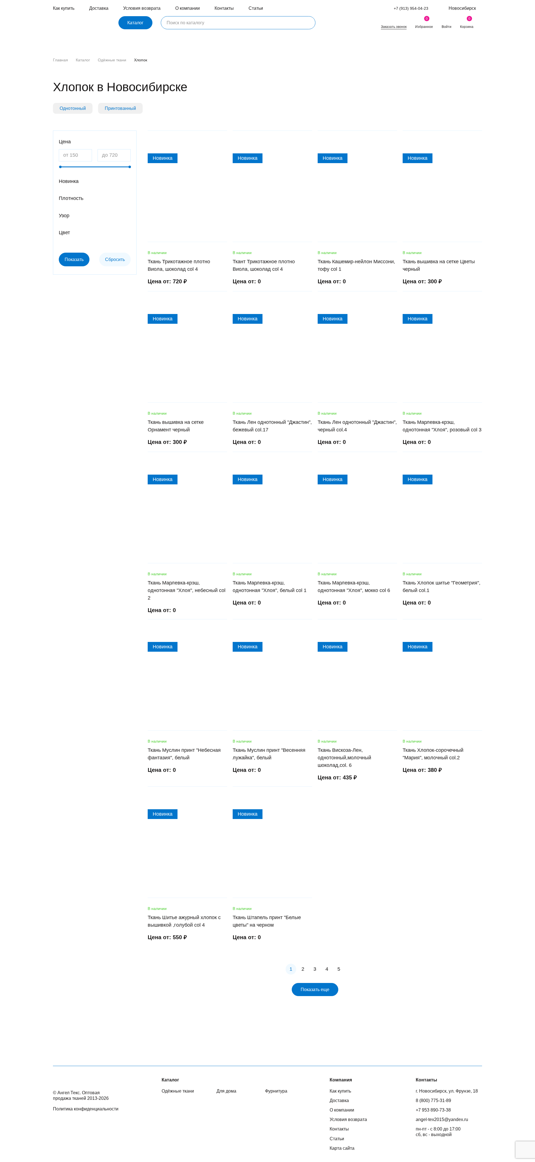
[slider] (60, 167)
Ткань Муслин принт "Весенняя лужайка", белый (269, 753)
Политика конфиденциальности (85, 1109)
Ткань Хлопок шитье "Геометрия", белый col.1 (441, 586)
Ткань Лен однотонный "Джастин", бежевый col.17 (272, 426)
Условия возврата (141, 8)
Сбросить (115, 259)
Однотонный (73, 108)
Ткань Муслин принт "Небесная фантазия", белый (184, 753)
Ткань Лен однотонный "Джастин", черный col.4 (357, 426)
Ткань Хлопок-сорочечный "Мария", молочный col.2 (433, 753)
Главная (60, 60)
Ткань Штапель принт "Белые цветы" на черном (267, 921)
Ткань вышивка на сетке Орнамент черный (176, 426)
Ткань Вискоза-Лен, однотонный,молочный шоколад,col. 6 (344, 757)
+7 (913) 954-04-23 (411, 8)
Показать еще (315, 989)
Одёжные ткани (112, 60)
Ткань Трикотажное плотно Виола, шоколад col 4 (179, 265)
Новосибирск (462, 8)
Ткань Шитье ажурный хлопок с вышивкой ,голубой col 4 (184, 921)
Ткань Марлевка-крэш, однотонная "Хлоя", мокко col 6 (354, 586)
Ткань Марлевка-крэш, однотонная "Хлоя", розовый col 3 (442, 426)
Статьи (256, 8)
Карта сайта (342, 1148)
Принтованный (120, 108)
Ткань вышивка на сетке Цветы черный (439, 265)
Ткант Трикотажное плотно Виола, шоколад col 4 (264, 265)
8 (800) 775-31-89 (433, 1100)
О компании (187, 8)
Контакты (224, 8)
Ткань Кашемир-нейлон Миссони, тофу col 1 (356, 265)
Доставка (98, 8)
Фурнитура (276, 1091)
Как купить (63, 8)
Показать (74, 259)
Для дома (226, 1091)
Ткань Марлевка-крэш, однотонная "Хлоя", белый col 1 (270, 586)
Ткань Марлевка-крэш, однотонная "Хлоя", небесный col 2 (186, 590)
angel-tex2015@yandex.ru (442, 1119)
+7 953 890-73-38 (433, 1110)
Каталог (135, 22)
